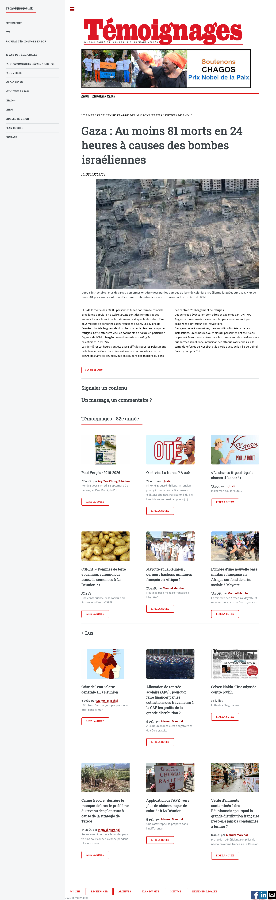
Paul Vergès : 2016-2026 (100, 472)
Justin (168, 481)
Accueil (85, 95)
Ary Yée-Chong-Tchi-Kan (114, 481)
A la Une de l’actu (94, 370)
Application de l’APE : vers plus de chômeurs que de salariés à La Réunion (167, 805)
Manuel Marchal (173, 588)
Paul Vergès (14, 73)
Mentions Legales (204, 891)
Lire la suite (95, 501)
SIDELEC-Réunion (17, 118)
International (99, 95)
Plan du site (150, 891)
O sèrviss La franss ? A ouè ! (168, 472)
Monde (111, 95)
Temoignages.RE (19, 8)
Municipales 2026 (18, 91)
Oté (8, 32)
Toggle (72, 9)
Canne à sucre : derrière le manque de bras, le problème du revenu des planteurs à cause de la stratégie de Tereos (105, 810)
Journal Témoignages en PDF (26, 41)
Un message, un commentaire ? (116, 400)
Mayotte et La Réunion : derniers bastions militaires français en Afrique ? (169, 574)
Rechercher (99, 891)
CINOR (10, 109)
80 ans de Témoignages (22, 54)
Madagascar (14, 82)
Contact (175, 891)
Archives (124, 891)
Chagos (11, 100)
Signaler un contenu (104, 388)
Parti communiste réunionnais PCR (30, 63)
